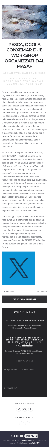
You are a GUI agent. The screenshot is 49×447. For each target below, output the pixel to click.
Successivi (41, 291)
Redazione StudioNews (23, 81)
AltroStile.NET (34, 443)
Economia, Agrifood (24, 84)
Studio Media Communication (20, 441)
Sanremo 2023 (34, 73)
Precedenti (10, 291)
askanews (11, 73)
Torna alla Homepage (24, 299)
